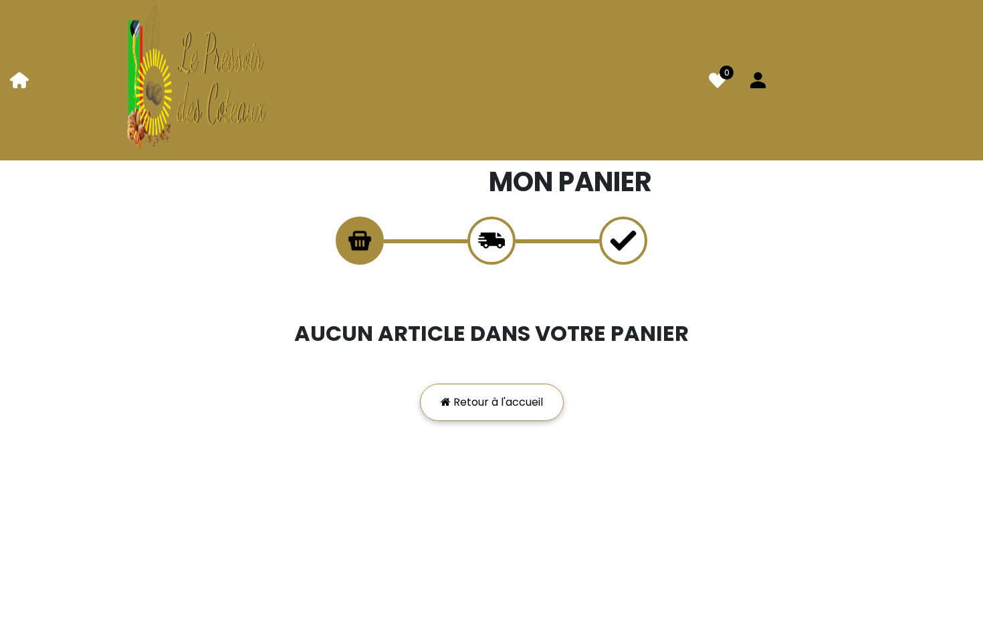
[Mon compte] (758, 80)
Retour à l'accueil (497, 402)
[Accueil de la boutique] (19, 80)
